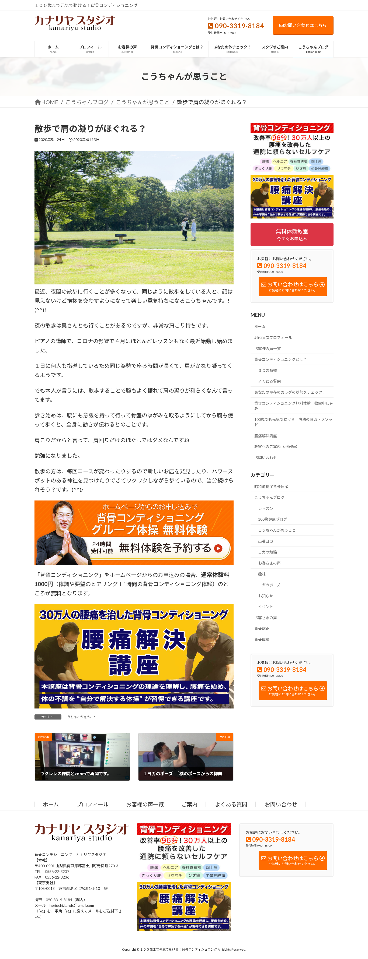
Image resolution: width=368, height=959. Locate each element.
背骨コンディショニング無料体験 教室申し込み (293, 406)
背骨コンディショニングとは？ (280, 359)
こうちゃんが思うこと (80, 717)
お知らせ (265, 595)
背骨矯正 (261, 628)
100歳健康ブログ (272, 519)
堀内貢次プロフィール (273, 337)
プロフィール (92, 804)
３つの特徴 (267, 370)
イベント (265, 606)
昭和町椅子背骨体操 (271, 486)
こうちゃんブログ (269, 497)
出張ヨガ (265, 541)
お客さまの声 (269, 562)
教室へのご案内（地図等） (277, 446)
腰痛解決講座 (265, 435)
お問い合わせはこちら (305, 25)
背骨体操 (261, 639)
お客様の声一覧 (267, 348)
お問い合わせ (265, 457)
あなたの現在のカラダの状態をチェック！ (290, 392)
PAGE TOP (354, 925)
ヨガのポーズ (269, 585)
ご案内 (189, 804)
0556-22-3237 (57, 871)
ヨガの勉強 (267, 552)
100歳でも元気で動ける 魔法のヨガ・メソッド (293, 422)
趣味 (262, 574)
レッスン (265, 508)
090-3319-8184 (59, 899)
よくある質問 (269, 381)
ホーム (260, 326)
